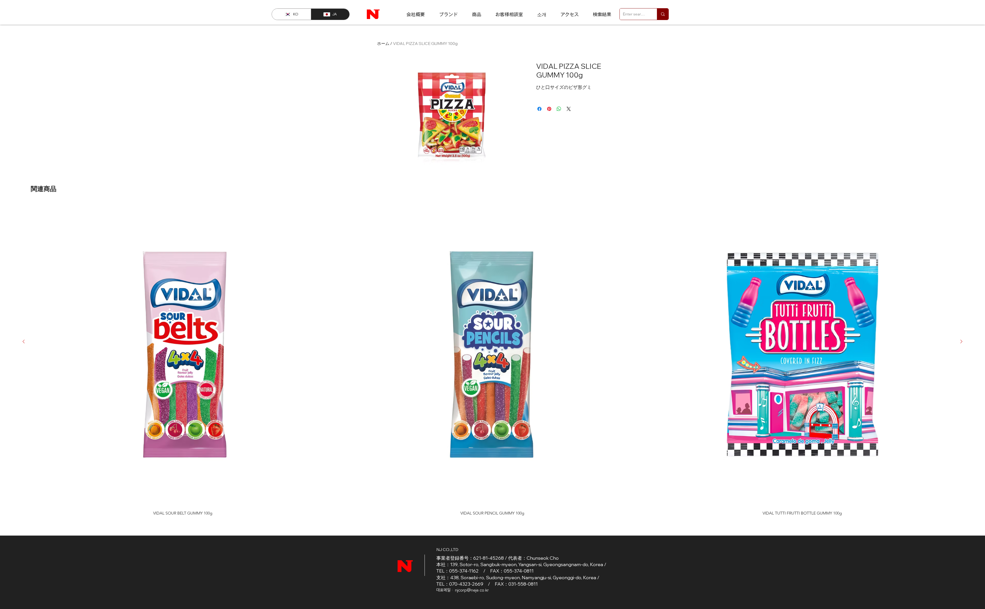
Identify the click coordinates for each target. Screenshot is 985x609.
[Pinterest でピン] (549, 109)
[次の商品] (961, 341)
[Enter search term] (662, 14)
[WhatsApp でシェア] (559, 109)
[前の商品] (24, 341)
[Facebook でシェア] (539, 109)
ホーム (383, 43)
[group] (492, 359)
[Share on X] (569, 109)
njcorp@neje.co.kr (472, 590)
